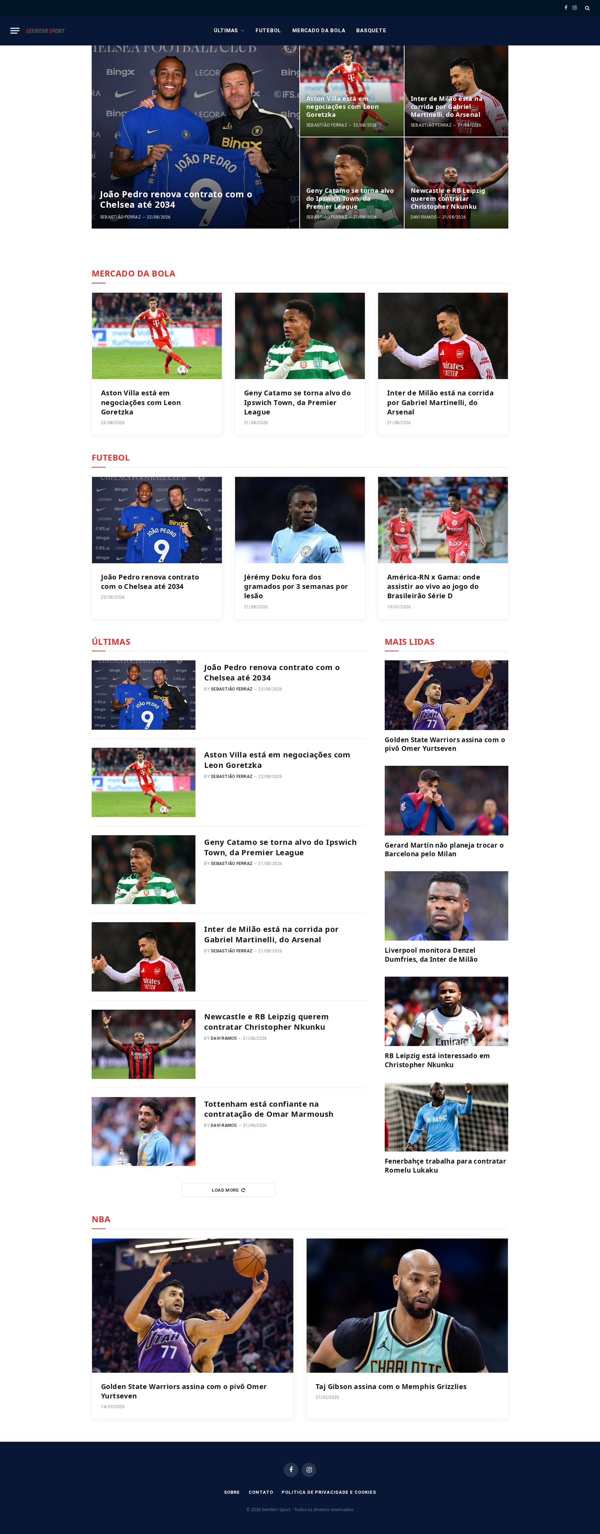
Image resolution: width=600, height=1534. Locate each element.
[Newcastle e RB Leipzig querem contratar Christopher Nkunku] (456, 183)
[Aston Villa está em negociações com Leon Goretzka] (352, 91)
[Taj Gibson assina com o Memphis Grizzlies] (407, 1306)
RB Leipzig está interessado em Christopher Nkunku (437, 1060)
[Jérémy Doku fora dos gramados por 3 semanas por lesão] (300, 520)
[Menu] (14, 30)
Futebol (268, 30)
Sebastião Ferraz (120, 217)
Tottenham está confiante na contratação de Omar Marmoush (268, 1109)
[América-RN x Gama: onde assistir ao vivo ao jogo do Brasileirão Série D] (443, 520)
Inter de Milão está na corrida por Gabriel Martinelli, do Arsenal (447, 107)
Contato (261, 1492)
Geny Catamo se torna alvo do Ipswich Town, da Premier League (350, 199)
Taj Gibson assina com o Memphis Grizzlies (391, 1386)
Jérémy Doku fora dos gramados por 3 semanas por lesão (296, 586)
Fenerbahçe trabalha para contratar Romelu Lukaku (445, 1166)
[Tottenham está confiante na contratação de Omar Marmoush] (143, 1131)
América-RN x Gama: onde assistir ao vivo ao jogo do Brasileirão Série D (433, 586)
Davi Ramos (423, 217)
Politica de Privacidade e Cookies (329, 1492)
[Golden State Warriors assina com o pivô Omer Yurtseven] (446, 695)
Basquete (371, 30)
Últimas (226, 30)
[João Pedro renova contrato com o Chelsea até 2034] (195, 137)
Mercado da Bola (318, 30)
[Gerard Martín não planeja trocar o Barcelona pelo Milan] (446, 800)
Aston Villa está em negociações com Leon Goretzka (342, 107)
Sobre (232, 1492)
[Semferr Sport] (45, 30)
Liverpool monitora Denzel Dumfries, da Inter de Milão (431, 955)
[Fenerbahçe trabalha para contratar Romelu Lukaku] (446, 1116)
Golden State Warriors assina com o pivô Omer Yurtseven (445, 744)
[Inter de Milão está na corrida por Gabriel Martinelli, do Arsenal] (456, 91)
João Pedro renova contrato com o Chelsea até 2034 (176, 199)
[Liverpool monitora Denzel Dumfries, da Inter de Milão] (446, 906)
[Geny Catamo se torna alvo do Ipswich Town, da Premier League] (352, 183)
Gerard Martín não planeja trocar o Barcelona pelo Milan (444, 850)
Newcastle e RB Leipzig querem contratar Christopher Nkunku (448, 199)
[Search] (587, 8)
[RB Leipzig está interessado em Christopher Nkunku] (446, 1011)
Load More (225, 1190)
